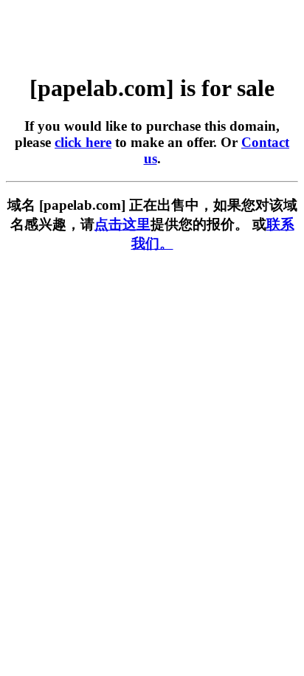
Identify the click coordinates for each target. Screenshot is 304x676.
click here (83, 142)
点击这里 (122, 224)
